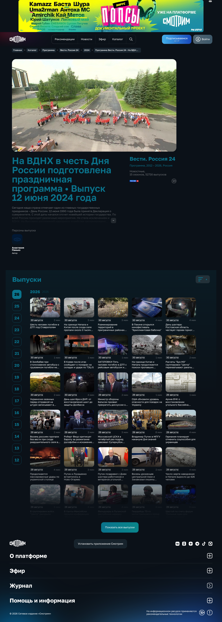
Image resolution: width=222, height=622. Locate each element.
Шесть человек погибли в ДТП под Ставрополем (44, 326)
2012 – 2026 (153, 165)
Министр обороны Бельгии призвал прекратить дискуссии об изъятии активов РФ (112, 403)
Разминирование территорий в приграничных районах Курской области (111, 328)
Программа (48, 50)
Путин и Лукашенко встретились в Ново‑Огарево (75, 476)
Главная (17, 50)
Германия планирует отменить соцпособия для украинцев (180, 439)
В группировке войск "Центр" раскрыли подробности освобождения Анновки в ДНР (44, 517)
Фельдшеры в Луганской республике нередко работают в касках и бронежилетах (112, 515)
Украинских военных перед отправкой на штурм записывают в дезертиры (42, 403)
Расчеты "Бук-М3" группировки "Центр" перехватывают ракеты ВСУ (179, 366)
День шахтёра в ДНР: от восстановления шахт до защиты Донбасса (78, 402)
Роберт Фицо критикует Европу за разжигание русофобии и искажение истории (78, 440)
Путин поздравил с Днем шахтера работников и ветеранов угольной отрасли (112, 478)
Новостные (137, 171)
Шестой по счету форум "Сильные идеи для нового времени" (179, 514)
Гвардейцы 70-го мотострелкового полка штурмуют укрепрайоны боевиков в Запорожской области (146, 517)
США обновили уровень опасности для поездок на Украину (147, 402)
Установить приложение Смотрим (100, 543)
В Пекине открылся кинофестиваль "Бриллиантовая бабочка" (146, 327)
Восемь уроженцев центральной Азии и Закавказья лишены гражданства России (143, 478)
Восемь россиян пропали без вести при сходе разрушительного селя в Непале (44, 440)
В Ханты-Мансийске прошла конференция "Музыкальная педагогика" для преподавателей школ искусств (76, 518)
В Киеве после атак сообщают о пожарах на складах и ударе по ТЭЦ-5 (79, 364)
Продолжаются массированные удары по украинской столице (44, 476)
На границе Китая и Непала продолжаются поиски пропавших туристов (145, 366)
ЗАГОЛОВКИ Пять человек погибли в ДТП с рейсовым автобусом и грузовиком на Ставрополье (112, 367)
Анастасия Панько (18, 249)
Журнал (21, 585)
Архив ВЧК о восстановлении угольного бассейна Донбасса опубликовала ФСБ (180, 405)
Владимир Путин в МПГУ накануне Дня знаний (146, 438)
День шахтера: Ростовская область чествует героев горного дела (180, 328)
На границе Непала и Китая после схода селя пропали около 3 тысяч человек (77, 328)
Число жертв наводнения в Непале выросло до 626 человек (180, 476)
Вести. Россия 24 (69, 50)
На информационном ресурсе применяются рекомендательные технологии (171, 612)
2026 (45, 292)
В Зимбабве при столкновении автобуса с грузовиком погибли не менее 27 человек (44, 366)
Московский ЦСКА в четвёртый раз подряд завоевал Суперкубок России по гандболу (110, 440)
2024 (86, 50)
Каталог (32, 50)
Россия (167, 165)
